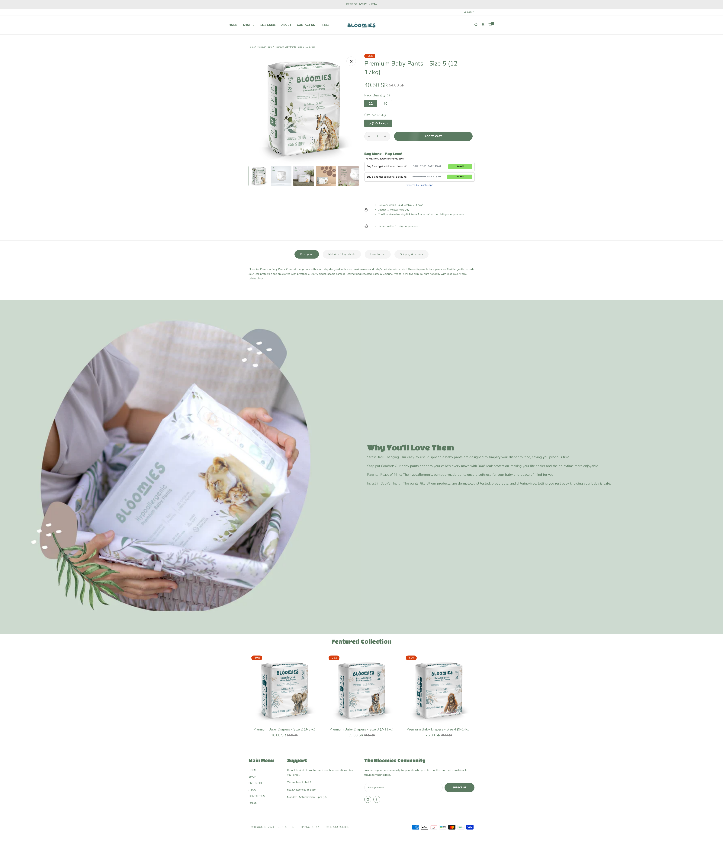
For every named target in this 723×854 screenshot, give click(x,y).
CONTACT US (257, 796)
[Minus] (369, 136)
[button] (316, 659)
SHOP (252, 776)
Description (306, 254)
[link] (181, 467)
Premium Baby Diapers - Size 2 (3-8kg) (284, 729)
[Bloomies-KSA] (361, 25)
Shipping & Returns (411, 254)
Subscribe (460, 787)
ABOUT (253, 789)
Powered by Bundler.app (419, 185)
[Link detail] (367, 799)
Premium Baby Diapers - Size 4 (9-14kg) (439, 729)
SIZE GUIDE (256, 783)
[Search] (476, 25)
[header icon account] (483, 25)
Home (252, 46)
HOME (252, 770)
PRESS (253, 802)
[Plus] (385, 136)
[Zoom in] (351, 61)
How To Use (377, 254)
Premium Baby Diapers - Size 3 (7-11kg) (361, 729)
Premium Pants (264, 46)
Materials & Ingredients (341, 254)
